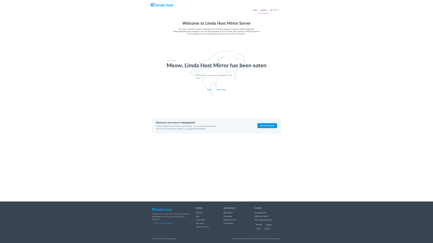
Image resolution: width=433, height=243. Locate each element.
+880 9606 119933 (261, 216)
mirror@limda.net (261, 213)
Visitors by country (202, 227)
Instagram (269, 224)
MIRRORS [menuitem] (263, 10)
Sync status (200, 223)
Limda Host (156, 216)
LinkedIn (267, 229)
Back (209, 90)
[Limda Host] (162, 210)
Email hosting (228, 223)
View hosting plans (267, 125)
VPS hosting (227, 216)
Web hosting (227, 213)
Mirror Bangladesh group (263, 220)
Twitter (258, 229)
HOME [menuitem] (255, 10)
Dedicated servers (229, 220)
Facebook (259, 224)
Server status (200, 220)
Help (197, 216)
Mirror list (221, 90)
